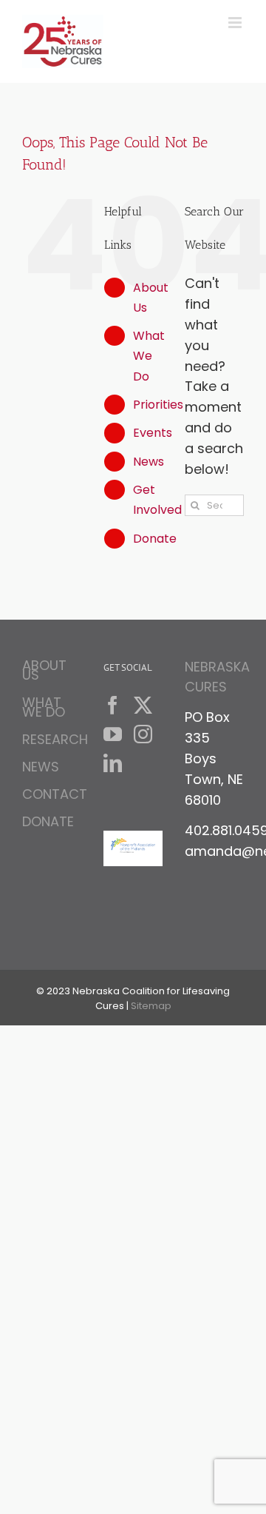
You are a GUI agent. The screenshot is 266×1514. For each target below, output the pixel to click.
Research (51, 739)
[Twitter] (143, 705)
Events (152, 432)
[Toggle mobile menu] (236, 22)
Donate (155, 538)
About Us (44, 672)
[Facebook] (112, 705)
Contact (51, 794)
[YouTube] (112, 734)
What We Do (149, 355)
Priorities (158, 404)
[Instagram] (143, 734)
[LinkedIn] (112, 763)
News (148, 461)
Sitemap (151, 1006)
